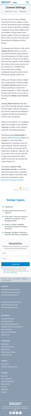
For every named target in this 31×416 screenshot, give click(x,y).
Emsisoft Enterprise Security (10, 292)
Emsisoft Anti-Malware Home (11, 302)
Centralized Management (10, 324)
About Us (4, 376)
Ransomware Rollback (8, 332)
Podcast (4, 392)
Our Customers (6, 379)
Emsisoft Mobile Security (9, 307)
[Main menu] (27, 2)
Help (9, 279)
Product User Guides (8, 352)
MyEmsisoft (15, 138)
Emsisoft (6, 2)
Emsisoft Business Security (10, 290)
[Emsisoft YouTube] (10, 412)
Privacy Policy (13, 272)
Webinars (4, 389)
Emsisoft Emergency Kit (9, 305)
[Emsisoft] (15, 403)
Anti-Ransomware (7, 321)
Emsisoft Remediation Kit (9, 295)
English (15, 410)
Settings (24, 279)
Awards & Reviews (7, 381)
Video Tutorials (6, 355)
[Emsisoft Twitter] (20, 412)
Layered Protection (7, 319)
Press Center (5, 384)
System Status (25, 408)
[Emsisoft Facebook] (17, 412)
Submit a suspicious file (9, 367)
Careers (4, 387)
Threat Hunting (6, 329)
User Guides (16, 279)
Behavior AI (5, 335)
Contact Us (5, 364)
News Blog (4, 344)
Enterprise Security (7, 347)
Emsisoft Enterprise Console (12, 180)
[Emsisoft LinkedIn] (13, 412)
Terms (3, 408)
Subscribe (15, 264)
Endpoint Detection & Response (12, 327)
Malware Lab (5, 349)
